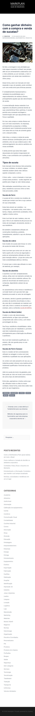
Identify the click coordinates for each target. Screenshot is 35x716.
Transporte (7, 685)
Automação (7, 504)
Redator (7, 36)
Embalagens (8, 542)
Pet (5, 644)
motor (6, 395)
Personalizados (9, 640)
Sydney (30, 711)
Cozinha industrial (9, 523)
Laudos (6, 596)
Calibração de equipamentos (13, 507)
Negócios (7, 625)
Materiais (7, 618)
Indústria (6, 590)
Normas (6, 628)
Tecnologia (7, 672)
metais (28, 393)
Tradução (7, 681)
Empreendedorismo (9, 38)
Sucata (12, 395)
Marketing (7, 615)
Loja (5, 609)
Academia (7, 495)
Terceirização (8, 675)
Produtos (29, 38)
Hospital (6, 580)
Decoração (7, 530)
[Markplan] (17, 5)
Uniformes (7, 688)
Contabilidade (8, 520)
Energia (6, 552)
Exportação (7, 568)
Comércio (7, 514)
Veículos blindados (10, 691)
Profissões (7, 653)
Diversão (7, 536)
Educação (7, 539)
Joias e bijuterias (9, 593)
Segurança (7, 662)
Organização (8, 634)
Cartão (6, 511)
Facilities (6, 574)
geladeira (14, 393)
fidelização (7, 577)
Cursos (6, 526)
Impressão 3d (8, 587)
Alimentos (7, 498)
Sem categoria (8, 666)
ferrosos (6, 393)
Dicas (5, 533)
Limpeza (6, 599)
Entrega (6, 555)
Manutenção (8, 612)
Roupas (6, 656)
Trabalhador (8, 678)
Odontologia (8, 631)
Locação (6, 602)
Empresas (7, 549)
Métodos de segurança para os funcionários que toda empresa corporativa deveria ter (17, 416)
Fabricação (7, 571)
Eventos (6, 564)
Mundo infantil (8, 621)
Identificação (8, 583)
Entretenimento (9, 558)
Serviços (6, 669)
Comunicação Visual (10, 517)
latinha (21, 393)
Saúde (6, 659)
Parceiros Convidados (11, 637)
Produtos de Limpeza (11, 650)
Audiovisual (7, 501)
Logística (7, 606)
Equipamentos (20, 38)
